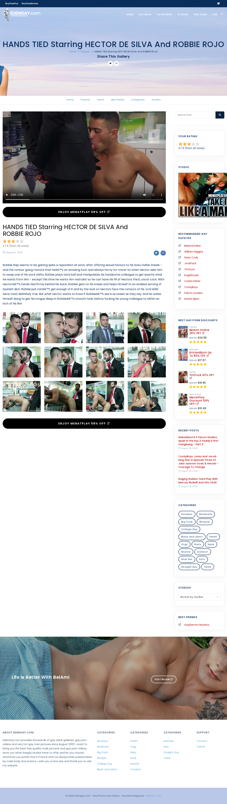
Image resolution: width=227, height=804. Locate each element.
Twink (207, 567)
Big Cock (187, 521)
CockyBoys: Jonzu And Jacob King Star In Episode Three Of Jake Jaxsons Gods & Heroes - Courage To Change (198, 462)
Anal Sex (186, 559)
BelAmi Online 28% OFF (199, 331)
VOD (215, 14)
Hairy (197, 544)
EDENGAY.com (153, 795)
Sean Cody (191, 257)
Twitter (200, 746)
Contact (201, 741)
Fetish (213, 536)
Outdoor (202, 551)
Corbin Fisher (192, 281)
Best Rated (117, 99)
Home (129, 14)
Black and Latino (192, 536)
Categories (164, 14)
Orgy (184, 544)
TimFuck (189, 269)
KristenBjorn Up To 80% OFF (200, 354)
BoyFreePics (11, 3)
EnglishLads (191, 275)
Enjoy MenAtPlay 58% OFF (82, 212)
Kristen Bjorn (191, 299)
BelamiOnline (192, 246)
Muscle (185, 551)
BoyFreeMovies (30, 3)
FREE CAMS (200, 14)
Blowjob (205, 521)
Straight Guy (189, 567)
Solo (202, 559)
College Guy (189, 529)
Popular (85, 51)
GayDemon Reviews (196, 625)
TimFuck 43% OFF (201, 375)
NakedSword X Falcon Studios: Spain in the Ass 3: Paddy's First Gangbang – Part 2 (198, 440)
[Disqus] (84, 481)
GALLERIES (145, 14)
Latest (100, 99)
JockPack (190, 263)
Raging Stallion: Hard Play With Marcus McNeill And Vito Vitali (198, 480)
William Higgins (193, 251)
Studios (183, 14)
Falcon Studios (193, 293)
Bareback (205, 514)
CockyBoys (191, 287)
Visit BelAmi (163, 679)
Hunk (211, 544)
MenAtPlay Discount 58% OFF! (199, 401)
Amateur (187, 514)
